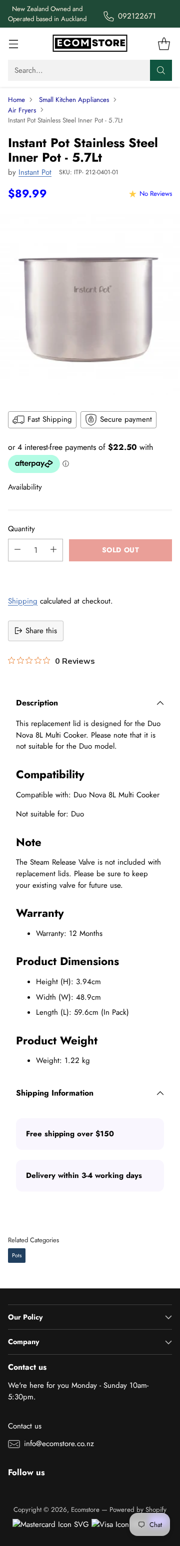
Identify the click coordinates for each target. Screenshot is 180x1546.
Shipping (23, 601)
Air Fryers (22, 110)
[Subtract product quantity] (17, 550)
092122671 (137, 16)
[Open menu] (13, 44)
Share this (41, 630)
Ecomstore (85, 1509)
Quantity (21, 528)
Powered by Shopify (138, 1509)
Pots (17, 1255)
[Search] (161, 70)
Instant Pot (35, 172)
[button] (90, 572)
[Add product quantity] (53, 550)
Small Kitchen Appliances (74, 99)
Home (16, 99)
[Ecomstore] (90, 44)
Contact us (25, 1426)
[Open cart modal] (164, 44)
